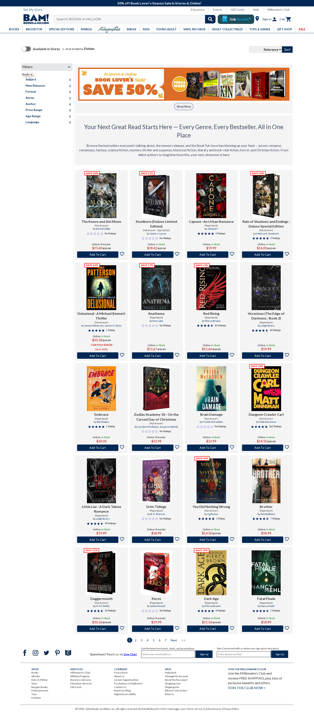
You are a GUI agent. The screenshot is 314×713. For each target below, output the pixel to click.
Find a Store (121, 672)
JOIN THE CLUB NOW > (247, 688)
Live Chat (130, 654)
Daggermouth (101, 598)
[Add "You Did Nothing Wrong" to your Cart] (211, 540)
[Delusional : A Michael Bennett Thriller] (101, 287)
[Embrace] (101, 388)
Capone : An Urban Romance (211, 221)
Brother (266, 506)
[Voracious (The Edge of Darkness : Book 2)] (266, 287)
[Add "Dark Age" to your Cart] (211, 629)
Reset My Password (176, 679)
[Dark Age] (211, 572)
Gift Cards (238, 9)
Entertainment (39, 690)
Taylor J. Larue (158, 233)
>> (183, 640)
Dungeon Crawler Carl (266, 414)
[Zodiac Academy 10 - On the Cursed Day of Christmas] (156, 388)
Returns (169, 694)
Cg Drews (212, 514)
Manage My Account (176, 676)
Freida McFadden (213, 421)
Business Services (80, 679)
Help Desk (170, 672)
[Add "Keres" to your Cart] (156, 629)
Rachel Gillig (103, 228)
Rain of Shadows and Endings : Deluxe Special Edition (266, 223)
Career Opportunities (126, 679)
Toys (34, 694)
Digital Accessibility (125, 694)
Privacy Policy (231, 708)
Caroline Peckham (148, 426)
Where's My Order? (176, 690)
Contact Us (120, 687)
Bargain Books (39, 687)
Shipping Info (172, 687)
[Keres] (156, 572)
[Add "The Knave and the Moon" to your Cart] (101, 254)
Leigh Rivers (268, 325)
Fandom (36, 697)
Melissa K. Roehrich (267, 233)
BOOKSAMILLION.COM (152, 708)
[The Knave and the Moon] (101, 195)
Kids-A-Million (39, 679)
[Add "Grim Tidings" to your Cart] (156, 540)
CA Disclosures (213, 708)
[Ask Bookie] (236, 19)
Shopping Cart (172, 683)
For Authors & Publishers (128, 683)
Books (35, 672)
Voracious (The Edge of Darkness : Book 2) (266, 315)
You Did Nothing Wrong (211, 506)
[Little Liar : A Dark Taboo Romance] (101, 480)
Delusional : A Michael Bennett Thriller (101, 315)
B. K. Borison (157, 514)
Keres (156, 598)
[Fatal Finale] (266, 572)
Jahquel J (213, 228)
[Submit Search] (210, 19)
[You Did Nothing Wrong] (211, 480)
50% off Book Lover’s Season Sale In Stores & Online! (159, 3)
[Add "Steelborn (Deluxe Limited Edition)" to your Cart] (156, 254)
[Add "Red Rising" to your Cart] (211, 355)
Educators (198, 9)
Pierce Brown (213, 320)
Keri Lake (158, 320)
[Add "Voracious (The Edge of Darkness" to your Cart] (266, 355)
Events (217, 9)
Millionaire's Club (278, 9)
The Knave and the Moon (101, 221)
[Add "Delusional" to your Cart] (101, 355)
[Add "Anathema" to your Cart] (156, 355)
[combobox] (137, 19)
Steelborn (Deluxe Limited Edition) (156, 223)
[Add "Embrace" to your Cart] (101, 448)
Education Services (81, 683)
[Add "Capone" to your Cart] (211, 254)
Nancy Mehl (267, 606)
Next (174, 640)
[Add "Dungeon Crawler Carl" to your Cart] (266, 448)
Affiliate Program (80, 676)
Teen (34, 683)
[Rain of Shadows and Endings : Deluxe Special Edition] (266, 195)
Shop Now (184, 106)
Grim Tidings (156, 506)
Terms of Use (194, 708)
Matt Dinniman (267, 421)
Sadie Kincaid (157, 606)
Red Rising (211, 313)
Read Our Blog (122, 690)
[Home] (35, 19)
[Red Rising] (211, 287)
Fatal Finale (266, 598)
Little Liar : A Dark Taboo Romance (101, 508)
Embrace (101, 414)
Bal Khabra (103, 421)
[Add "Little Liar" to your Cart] (101, 540)
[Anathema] (156, 287)
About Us (119, 676)
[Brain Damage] (211, 388)
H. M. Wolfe (103, 606)
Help (256, 9)
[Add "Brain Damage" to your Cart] (211, 448)
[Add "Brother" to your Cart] (266, 540)
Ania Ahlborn (267, 514)
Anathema (156, 313)
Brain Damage (211, 414)
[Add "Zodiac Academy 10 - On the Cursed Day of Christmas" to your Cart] (156, 448)
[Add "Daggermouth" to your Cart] (101, 629)
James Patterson (94, 325)
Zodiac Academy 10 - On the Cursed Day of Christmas (156, 416)
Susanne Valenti (169, 426)
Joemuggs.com (176, 708)
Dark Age (211, 598)
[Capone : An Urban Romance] (211, 195)
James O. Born (113, 325)
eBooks (35, 676)
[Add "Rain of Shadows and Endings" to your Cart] (266, 254)
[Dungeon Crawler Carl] (266, 388)
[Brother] (266, 480)
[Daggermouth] (101, 572)
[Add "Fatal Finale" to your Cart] (266, 629)
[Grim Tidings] (156, 480)
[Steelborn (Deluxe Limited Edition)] (156, 195)
